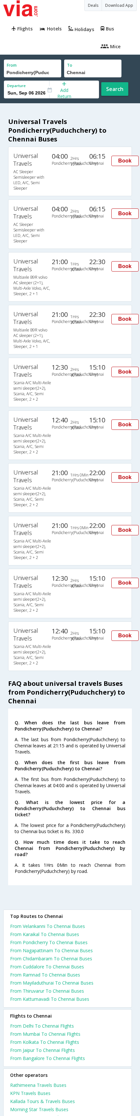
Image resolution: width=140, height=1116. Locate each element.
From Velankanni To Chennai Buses (47, 926)
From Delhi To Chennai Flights (42, 1026)
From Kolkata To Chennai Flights (44, 1042)
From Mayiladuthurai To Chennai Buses (51, 983)
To (69, 65)
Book (125, 160)
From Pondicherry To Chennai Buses (49, 942)
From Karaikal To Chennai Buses (44, 934)
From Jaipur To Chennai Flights (42, 1050)
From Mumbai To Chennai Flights (45, 1034)
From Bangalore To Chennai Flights (47, 1058)
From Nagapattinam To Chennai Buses (51, 950)
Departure (16, 85)
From (12, 65)
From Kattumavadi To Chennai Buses (49, 999)
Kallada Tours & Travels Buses (42, 1101)
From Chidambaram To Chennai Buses (51, 958)
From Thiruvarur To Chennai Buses (47, 991)
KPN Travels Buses (30, 1093)
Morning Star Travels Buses (39, 1109)
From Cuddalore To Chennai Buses (47, 967)
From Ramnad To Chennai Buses (45, 975)
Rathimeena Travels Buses (38, 1085)
